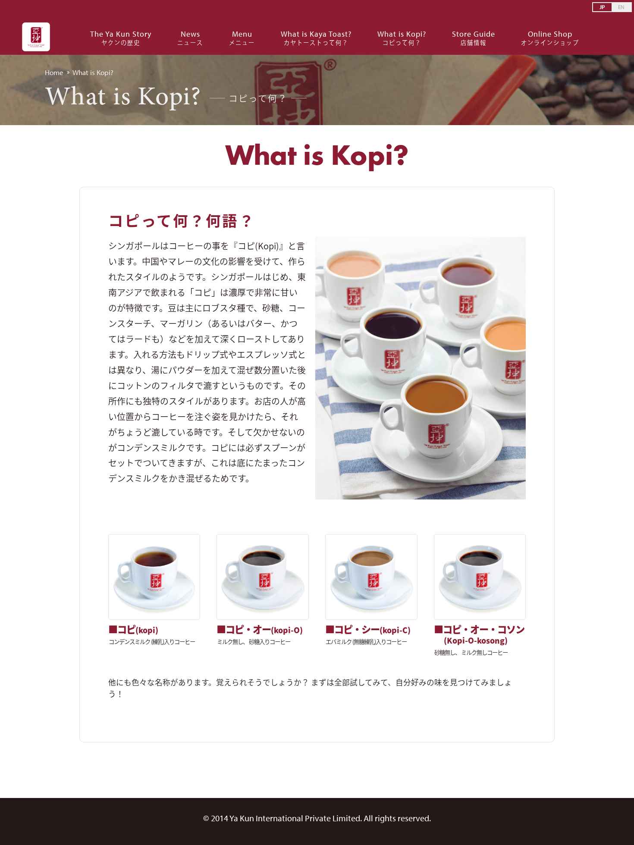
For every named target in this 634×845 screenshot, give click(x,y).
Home (54, 72)
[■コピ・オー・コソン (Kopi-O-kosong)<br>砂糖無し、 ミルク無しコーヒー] (480, 577)
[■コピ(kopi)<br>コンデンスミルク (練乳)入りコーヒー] (154, 577)
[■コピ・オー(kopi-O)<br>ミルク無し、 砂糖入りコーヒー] (262, 577)
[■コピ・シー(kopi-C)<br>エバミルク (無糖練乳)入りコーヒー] (371, 577)
